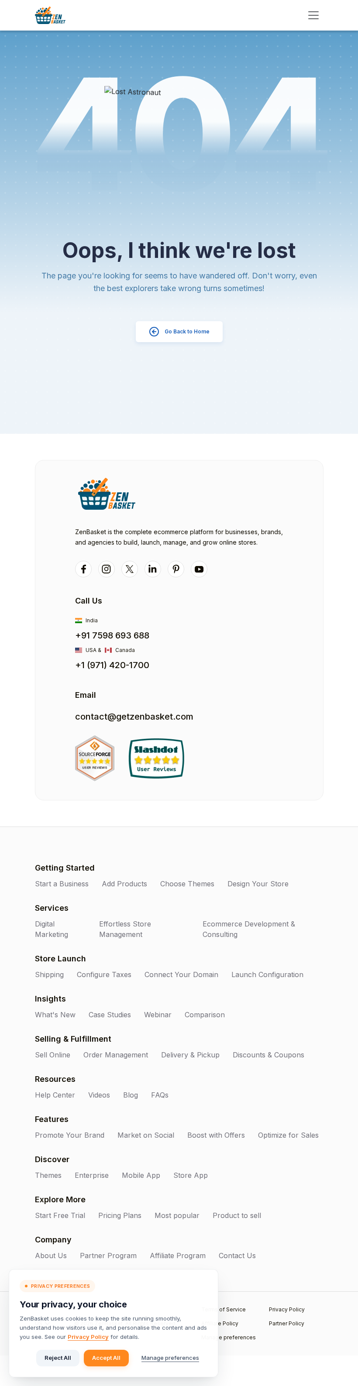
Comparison (205, 1014)
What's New (55, 1014)
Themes (48, 1175)
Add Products (124, 883)
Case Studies (110, 1014)
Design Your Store (258, 883)
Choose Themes (187, 883)
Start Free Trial (60, 1215)
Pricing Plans (119, 1215)
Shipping (49, 974)
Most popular (177, 1215)
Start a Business (62, 883)
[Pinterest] (176, 569)
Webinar (158, 1014)
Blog (130, 1095)
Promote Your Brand (69, 1135)
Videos (99, 1095)
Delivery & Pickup (190, 1054)
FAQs (160, 1095)
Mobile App (141, 1175)
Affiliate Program (178, 1255)
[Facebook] (83, 569)
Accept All (106, 1357)
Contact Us (237, 1255)
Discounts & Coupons (268, 1054)
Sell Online (52, 1054)
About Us (51, 1255)
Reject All (58, 1357)
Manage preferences (170, 1357)
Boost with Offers (216, 1135)
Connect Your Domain (181, 974)
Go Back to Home (187, 331)
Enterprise (92, 1175)
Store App (190, 1175)
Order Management (115, 1054)
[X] (129, 569)
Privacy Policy (88, 1336)
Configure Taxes (104, 974)
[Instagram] (106, 569)
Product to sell (237, 1215)
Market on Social (145, 1135)
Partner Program (108, 1255)
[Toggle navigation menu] (313, 15)
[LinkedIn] (153, 569)
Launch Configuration (267, 974)
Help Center (55, 1095)
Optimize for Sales (288, 1135)
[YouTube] (199, 569)
